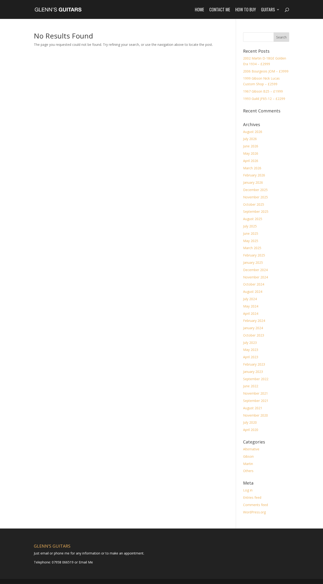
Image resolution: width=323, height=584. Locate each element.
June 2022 (250, 386)
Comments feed (255, 505)
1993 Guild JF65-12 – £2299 (264, 98)
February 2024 (254, 320)
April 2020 (250, 429)
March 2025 (252, 248)
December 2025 (255, 190)
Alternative (251, 449)
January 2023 (253, 371)
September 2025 (255, 211)
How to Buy (245, 10)
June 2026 (250, 146)
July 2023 (250, 342)
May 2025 (250, 241)
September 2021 (255, 400)
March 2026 (252, 168)
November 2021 (255, 393)
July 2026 (250, 138)
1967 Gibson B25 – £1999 (263, 91)
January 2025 (253, 262)
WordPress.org (254, 512)
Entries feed (252, 497)
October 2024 (253, 284)
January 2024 (253, 328)
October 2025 (253, 204)
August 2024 (252, 291)
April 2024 (250, 313)
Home (199, 10)
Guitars (268, 10)
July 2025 (250, 226)
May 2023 (250, 349)
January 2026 (253, 182)
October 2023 (253, 335)
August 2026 (252, 131)
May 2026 (250, 153)
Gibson (248, 456)
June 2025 (250, 233)
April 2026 (250, 160)
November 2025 (255, 197)
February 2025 (254, 255)
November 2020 (255, 415)
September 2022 (255, 379)
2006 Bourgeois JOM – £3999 (265, 71)
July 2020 (250, 422)
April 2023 (250, 357)
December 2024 (255, 270)
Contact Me (219, 10)
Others (248, 471)
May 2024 (250, 306)
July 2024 (250, 299)
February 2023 (254, 364)
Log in (248, 490)
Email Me (85, 562)
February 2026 (254, 175)
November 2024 (255, 277)
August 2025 (252, 219)
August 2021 (252, 408)
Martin (248, 463)
